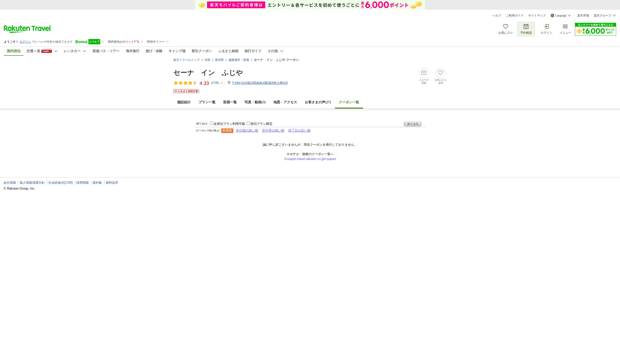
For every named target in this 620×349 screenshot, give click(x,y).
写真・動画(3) (255, 102)
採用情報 (82, 182)
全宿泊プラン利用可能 (229, 124)
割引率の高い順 (273, 130)
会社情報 (9, 182)
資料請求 (112, 182)
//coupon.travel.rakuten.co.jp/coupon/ (310, 159)
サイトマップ (537, 15)
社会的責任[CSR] (60, 182)
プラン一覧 (207, 102)
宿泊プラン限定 (261, 124)
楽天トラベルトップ (186, 60)
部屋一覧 (230, 102)
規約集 (97, 182)
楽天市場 (583, 15)
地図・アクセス (285, 102)
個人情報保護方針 (32, 182)
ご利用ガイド (514, 15)
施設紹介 (184, 102)
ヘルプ (496, 15)
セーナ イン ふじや (208, 72)
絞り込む (412, 124)
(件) (215, 82)
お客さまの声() (318, 102)
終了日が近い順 (299, 130)
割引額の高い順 (247, 130)
